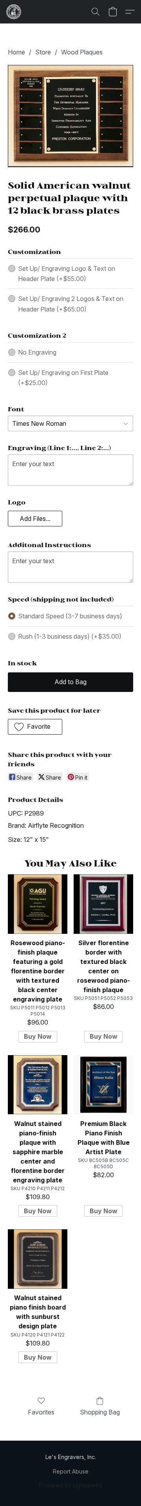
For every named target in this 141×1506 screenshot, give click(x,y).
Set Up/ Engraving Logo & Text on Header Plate (66, 274)
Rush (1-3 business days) (69, 636)
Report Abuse (71, 1471)
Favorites (41, 1412)
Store (43, 52)
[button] (14, 11)
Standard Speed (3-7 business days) (70, 616)
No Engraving (37, 352)
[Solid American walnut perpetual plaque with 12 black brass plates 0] (70, 116)
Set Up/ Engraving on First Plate (63, 378)
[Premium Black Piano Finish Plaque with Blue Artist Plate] (103, 1085)
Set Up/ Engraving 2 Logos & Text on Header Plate (70, 304)
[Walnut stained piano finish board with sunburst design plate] (37, 1259)
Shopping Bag (100, 1412)
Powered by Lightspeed (70, 1485)
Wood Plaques (82, 52)
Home (16, 52)
